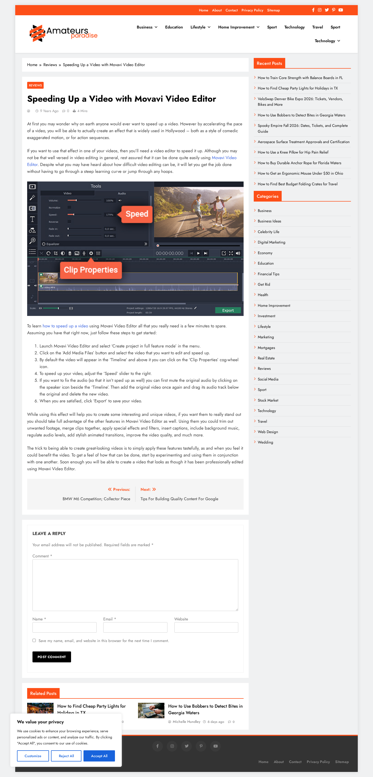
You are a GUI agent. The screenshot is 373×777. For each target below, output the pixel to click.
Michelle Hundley (186, 721)
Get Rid (264, 284)
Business (144, 27)
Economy (265, 253)
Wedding (265, 442)
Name (39, 619)
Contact (232, 10)
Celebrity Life (268, 232)
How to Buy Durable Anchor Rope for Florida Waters (299, 163)
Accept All (99, 755)
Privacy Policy (252, 10)
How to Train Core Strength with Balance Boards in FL (300, 78)
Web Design (268, 432)
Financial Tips (268, 274)
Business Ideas (269, 221)
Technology (294, 27)
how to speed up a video (65, 326)
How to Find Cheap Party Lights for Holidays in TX (298, 88)
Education (174, 27)
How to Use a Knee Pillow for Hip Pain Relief (293, 152)
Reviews (35, 85)
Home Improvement (236, 27)
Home (203, 10)
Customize (33, 755)
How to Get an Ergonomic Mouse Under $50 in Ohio (300, 173)
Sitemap (273, 10)
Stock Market (268, 400)
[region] (66, 740)
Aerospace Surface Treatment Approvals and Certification (304, 142)
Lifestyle (198, 27)
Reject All (66, 755)
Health (263, 295)
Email (109, 619)
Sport (272, 27)
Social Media (268, 379)
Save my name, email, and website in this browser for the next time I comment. (104, 641)
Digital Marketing (272, 242)
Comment (42, 556)
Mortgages (266, 348)
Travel (317, 27)
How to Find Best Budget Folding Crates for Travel (297, 184)
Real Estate (266, 358)
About (217, 10)
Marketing (266, 337)
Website (181, 619)
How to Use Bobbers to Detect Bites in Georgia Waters (301, 115)
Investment (266, 316)
